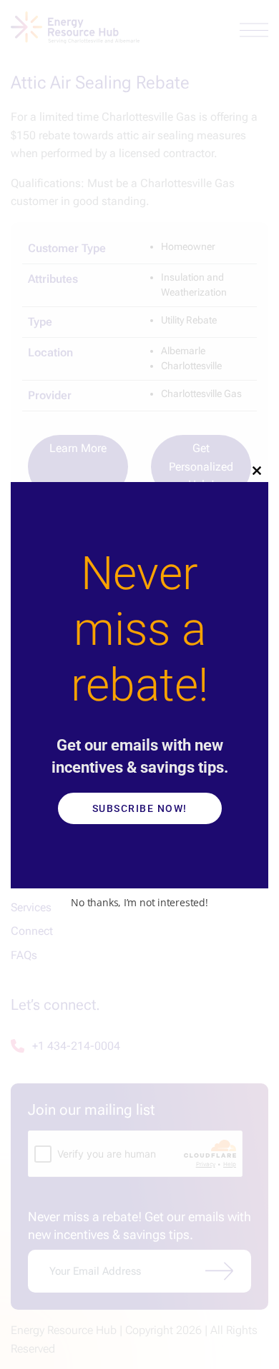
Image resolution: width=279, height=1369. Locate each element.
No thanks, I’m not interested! (139, 902)
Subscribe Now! (139, 808)
